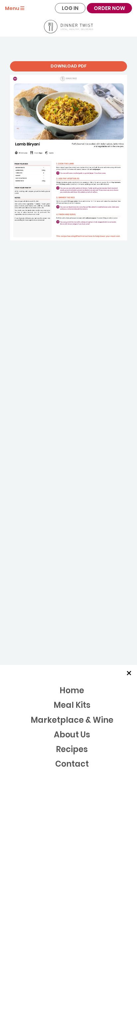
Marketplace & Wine (72, 719)
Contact (72, 763)
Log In (70, 8)
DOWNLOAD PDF (68, 66)
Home (72, 690)
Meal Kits (72, 705)
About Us (72, 734)
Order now (109, 8)
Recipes (72, 749)
